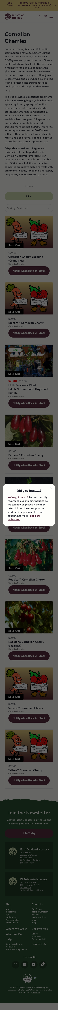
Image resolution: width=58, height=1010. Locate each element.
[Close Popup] (51, 488)
